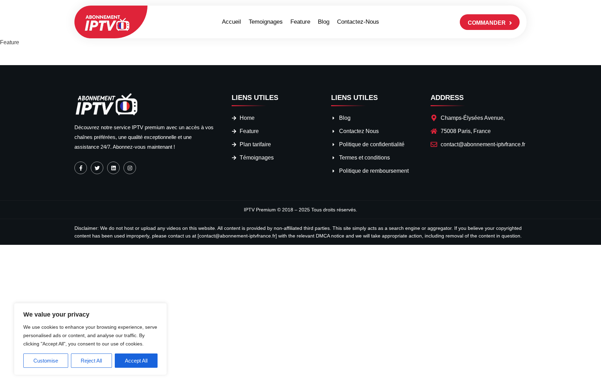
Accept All (136, 361)
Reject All (91, 361)
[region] (90, 339)
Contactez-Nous (358, 21)
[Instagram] (129, 168)
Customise (45, 361)
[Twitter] (97, 168)
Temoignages (266, 21)
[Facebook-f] (80, 168)
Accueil (231, 21)
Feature (300, 21)
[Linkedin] (113, 168)
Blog (323, 21)
